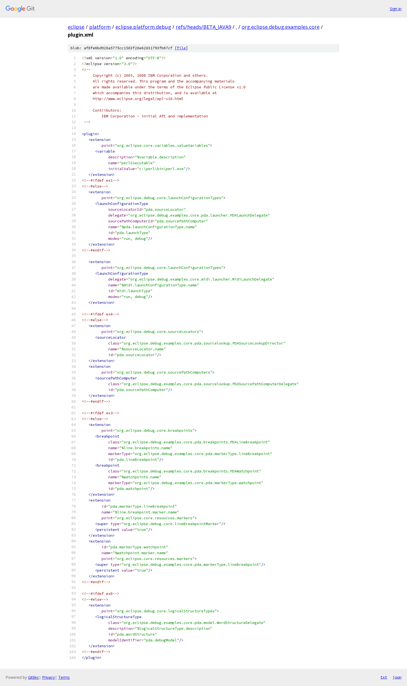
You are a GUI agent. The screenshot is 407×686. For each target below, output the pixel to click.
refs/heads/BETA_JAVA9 (203, 27)
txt (383, 677)
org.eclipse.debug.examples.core (281, 27)
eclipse (76, 27)
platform (100, 27)
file (181, 48)
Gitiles (33, 677)
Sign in (395, 8)
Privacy (48, 677)
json (397, 677)
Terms (64, 677)
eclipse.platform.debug (143, 27)
